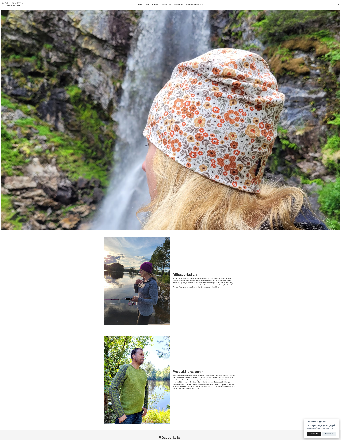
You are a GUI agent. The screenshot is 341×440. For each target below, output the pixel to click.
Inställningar (329, 433)
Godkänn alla (314, 433)
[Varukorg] (338, 4)
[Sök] (334, 4)
